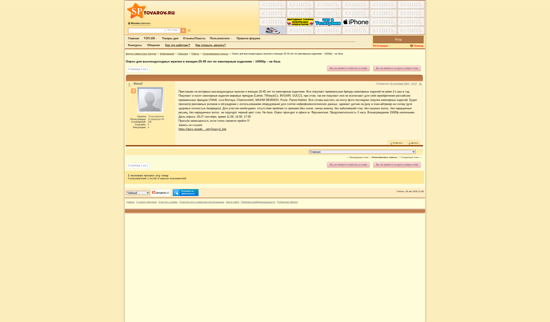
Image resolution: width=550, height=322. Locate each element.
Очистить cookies (168, 202)
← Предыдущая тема (357, 157)
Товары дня (170, 38)
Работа (195, 53)
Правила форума (248, 38)
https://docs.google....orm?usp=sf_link (202, 129)
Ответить (397, 142)
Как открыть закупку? (211, 45)
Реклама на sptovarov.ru (187, 192)
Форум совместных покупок (141, 53)
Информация (167, 53)
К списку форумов (146, 202)
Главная (133, 38)
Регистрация (380, 45)
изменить (141, 23)
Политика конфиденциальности (258, 202)
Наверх (131, 202)
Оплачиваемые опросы (215, 53)
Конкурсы (135, 45)
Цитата (414, 142)
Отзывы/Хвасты (194, 38)
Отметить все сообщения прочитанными (201, 202)
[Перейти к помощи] (412, 45)
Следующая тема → (411, 157)
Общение (153, 45)
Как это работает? (177, 45)
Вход (398, 39)
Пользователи (219, 38)
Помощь (419, 45)
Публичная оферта (287, 202)
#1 (420, 83)
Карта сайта (232, 202)
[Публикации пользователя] (133, 91)
